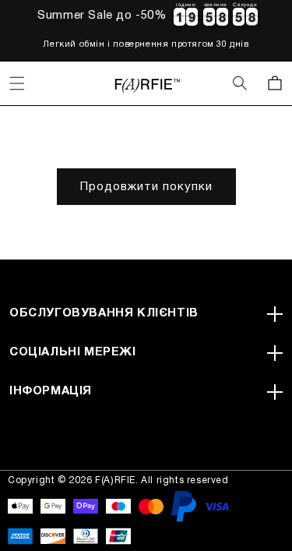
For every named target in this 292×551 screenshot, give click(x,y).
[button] (17, 83)
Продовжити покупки (146, 187)
